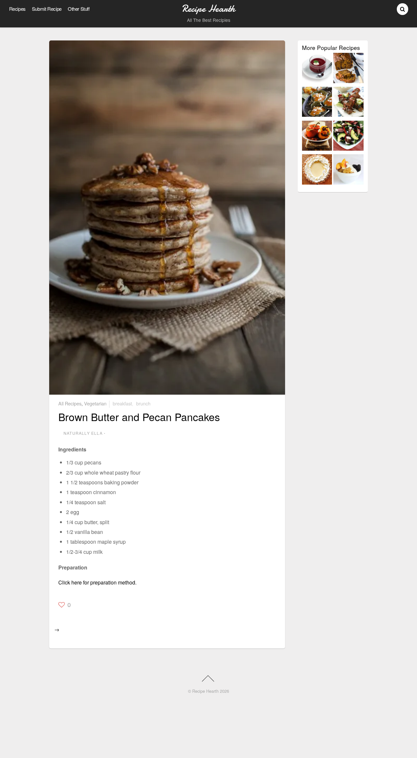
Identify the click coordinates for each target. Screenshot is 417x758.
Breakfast (122, 403)
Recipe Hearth (205, 691)
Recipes (17, 8)
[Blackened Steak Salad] (348, 137)
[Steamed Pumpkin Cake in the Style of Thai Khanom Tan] (317, 103)
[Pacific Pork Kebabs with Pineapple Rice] (348, 103)
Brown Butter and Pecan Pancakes (139, 416)
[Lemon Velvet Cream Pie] (317, 170)
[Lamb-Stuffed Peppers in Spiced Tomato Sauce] (317, 137)
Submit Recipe (47, 8)
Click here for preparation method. (97, 582)
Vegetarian (95, 403)
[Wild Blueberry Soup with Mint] (317, 69)
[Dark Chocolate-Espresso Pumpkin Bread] (348, 69)
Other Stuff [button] (79, 8)
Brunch (143, 403)
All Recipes (69, 403)
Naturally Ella (83, 433)
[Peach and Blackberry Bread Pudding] (348, 170)
